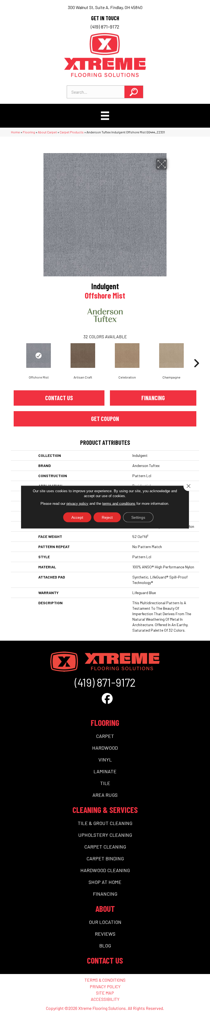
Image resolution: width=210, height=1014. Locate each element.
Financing (153, 397)
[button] (133, 92)
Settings (138, 517)
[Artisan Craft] (83, 355)
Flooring (29, 132)
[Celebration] (127, 355)
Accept (77, 517)
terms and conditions (118, 504)
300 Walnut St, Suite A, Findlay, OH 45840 (105, 7)
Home (15, 132)
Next (196, 355)
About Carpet (47, 132)
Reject (107, 517)
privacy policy (77, 504)
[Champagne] (171, 355)
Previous (14, 355)
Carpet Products (72, 132)
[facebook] (107, 698)
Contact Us (59, 397)
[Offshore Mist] (38, 355)
